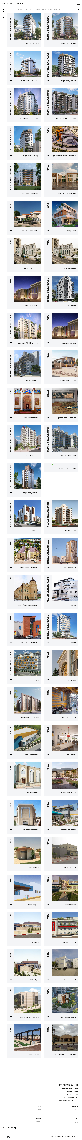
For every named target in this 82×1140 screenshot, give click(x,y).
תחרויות (19, 10)
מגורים (37, 10)
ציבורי (26, 10)
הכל (62, 9)
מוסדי (31, 10)
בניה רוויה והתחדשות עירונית (51, 10)
